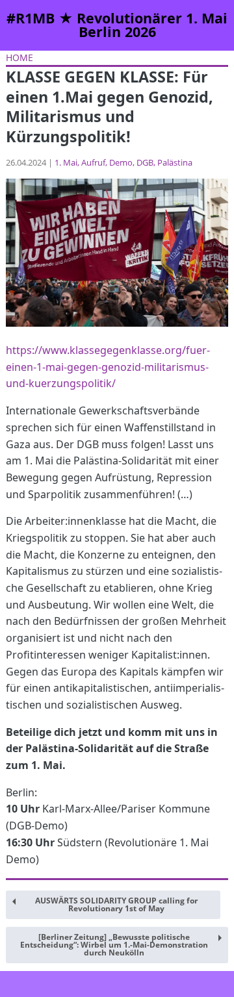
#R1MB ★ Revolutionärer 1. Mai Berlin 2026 (117, 25)
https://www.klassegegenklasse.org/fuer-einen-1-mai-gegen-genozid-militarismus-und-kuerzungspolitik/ (108, 366)
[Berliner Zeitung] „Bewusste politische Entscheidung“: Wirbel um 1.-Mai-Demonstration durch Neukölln (114, 944)
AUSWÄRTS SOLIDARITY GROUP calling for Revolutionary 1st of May (116, 904)
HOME (19, 57)
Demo (121, 162)
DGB (144, 162)
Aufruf (93, 162)
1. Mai (66, 162)
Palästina (174, 162)
